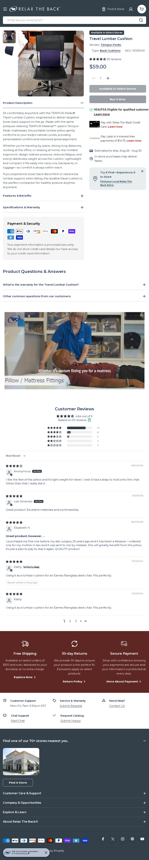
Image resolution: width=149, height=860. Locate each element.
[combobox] (74, 20)
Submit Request (71, 705)
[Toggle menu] (5, 9)
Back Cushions (110, 50)
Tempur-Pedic (111, 44)
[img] (14, 466)
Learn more (102, 114)
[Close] (142, 171)
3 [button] (76, 621)
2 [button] (70, 621)
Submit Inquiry (71, 720)
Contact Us (117, 705)
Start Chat (18, 720)
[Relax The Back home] (34, 9)
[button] (98, 59)
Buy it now (118, 99)
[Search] (141, 20)
